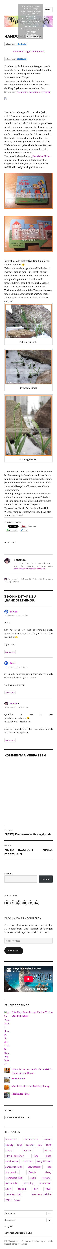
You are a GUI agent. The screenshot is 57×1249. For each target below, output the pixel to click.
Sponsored (45, 1183)
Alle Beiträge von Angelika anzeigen (29, 569)
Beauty (9, 1145)
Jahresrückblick (13, 1167)
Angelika (12, 579)
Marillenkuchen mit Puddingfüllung (30, 1086)
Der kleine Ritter (41, 156)
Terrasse (15, 582)
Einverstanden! (32, 37)
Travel (48, 1189)
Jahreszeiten (34, 1167)
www (17, 1200)
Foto (48, 1156)
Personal (46, 1178)
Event (8, 1150)
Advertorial (11, 1139)
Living (50, 579)
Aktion (47, 1139)
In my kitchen (44, 1161)
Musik (32, 1178)
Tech (35, 1189)
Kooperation (11, 1172)
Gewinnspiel (11, 1161)
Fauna (47, 1150)
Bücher (43, 579)
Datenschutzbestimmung (18, 1233)
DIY (40, 1145)
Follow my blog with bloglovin (28, 51)
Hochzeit (27, 1161)
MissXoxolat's (10, 1241)
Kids (49, 1167)
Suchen (8, 873)
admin (13, 703)
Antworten (10, 652)
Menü (48, 10)
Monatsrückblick (14, 1178)
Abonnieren (13, 950)
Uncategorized (13, 1194)
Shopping (28, 1183)
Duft (48, 1145)
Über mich (10, 1213)
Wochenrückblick (41, 1194)
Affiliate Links (31, 1139)
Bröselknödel (18, 1078)
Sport (8, 1189)
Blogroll (8, 1226)
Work (8, 1200)
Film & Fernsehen (14, 1156)
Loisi (12, 663)
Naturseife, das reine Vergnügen (34, 92)
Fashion (28, 1150)
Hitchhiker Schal (20, 1093)
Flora (35, 1156)
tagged (22, 1189)
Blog (36, 579)
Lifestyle (31, 1172)
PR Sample (11, 1183)
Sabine (13, 611)
